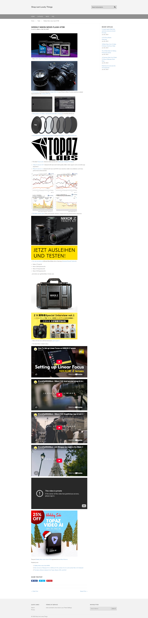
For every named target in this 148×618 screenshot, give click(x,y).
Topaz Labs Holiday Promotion (65, 162)
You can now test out (38, 261)
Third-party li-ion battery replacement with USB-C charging (47, 114)
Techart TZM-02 (54, 92)
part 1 (54, 341)
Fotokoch (73, 261)
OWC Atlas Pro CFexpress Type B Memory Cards (47, 59)
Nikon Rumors (64, 559)
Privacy (33, 610)
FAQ (53, 16)
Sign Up (114, 608)
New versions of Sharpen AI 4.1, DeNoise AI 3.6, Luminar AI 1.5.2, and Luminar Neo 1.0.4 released (58, 568)
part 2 (57, 341)
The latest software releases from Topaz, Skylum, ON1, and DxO (50, 570)
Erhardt (69, 261)
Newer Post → (83, 591)
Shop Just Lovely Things (41, 616)
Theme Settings (68, 608)
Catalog (40, 16)
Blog (47, 16)
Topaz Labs (40, 162)
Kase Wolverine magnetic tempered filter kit (43, 135)
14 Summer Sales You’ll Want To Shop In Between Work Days (109, 59)
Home (33, 16)
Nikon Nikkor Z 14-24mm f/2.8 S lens (67, 135)
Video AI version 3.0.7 (38, 165)
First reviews (36, 92)
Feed (39, 21)
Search (33, 608)
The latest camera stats (38, 213)
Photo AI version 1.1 (38, 169)
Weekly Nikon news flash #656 (42, 565)
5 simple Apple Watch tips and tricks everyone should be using (108, 31)
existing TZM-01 (46, 94)
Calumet (64, 261)
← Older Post (34, 591)
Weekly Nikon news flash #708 (43, 559)
